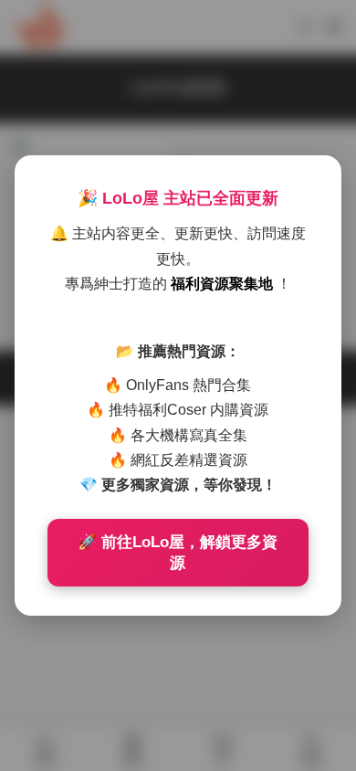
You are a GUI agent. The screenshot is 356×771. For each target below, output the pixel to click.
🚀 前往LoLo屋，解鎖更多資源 (177, 552)
